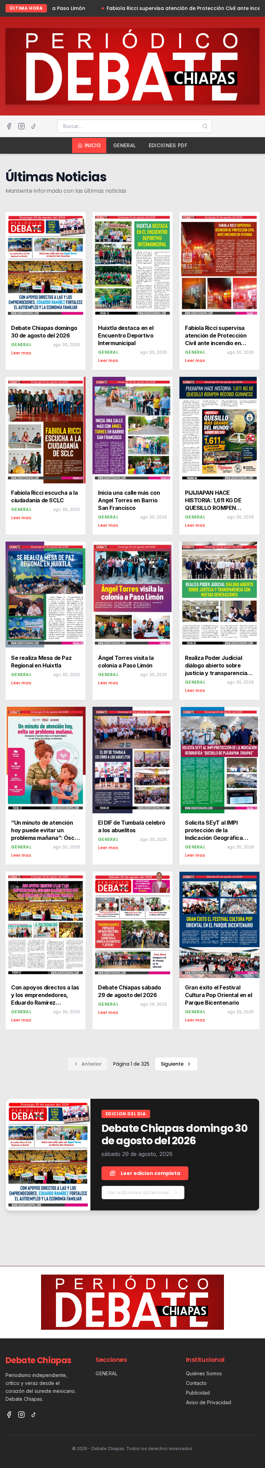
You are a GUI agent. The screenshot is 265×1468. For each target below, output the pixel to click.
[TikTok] (33, 126)
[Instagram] (21, 126)
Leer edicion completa (150, 1173)
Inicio (93, 145)
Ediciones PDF (168, 145)
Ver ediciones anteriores (138, 1192)
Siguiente (172, 1063)
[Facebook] (9, 126)
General (124, 145)
